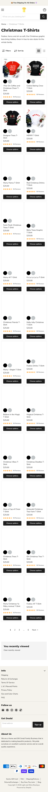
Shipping (4, 675)
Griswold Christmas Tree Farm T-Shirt (35, 510)
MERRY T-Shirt (33, 135)
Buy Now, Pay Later (28, 782)
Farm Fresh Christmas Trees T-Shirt (12, 226)
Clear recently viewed (12, 650)
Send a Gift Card (12, 779)
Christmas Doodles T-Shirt (35, 463)
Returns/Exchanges (11, 782)
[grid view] (38, 51)
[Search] (43, 16)
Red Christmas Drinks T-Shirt (35, 184)
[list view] (44, 51)
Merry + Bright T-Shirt (12, 369)
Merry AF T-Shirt (10, 277)
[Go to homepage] (24, 10)
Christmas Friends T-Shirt (11, 323)
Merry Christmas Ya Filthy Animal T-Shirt (11, 605)
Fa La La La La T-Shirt (35, 277)
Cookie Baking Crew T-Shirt (35, 86)
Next (34, 630)
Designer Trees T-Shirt (10, 136)
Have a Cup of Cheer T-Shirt (11, 510)
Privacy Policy (6, 690)
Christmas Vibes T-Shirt (11, 463)
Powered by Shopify (24, 787)
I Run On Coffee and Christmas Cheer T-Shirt (11, 88)
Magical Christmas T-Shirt (35, 415)
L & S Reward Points (9, 686)
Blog (39, 782)
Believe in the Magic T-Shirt (11, 415)
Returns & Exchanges (9, 679)
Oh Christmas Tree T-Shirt (35, 557)
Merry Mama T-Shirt (11, 183)
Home (3, 24)
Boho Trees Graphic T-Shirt (35, 231)
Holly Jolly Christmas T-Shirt (35, 323)
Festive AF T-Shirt (34, 604)
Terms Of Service (7, 682)
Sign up (38, 724)
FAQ (3, 697)
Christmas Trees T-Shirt (11, 557)
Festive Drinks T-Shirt (35, 366)
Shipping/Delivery (32, 779)
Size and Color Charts (9, 694)
